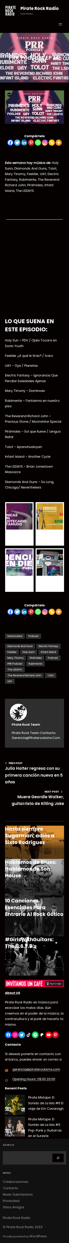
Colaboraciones (15, 1181)
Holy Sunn (29, 652)
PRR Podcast (14, 663)
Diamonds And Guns (20, 646)
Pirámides (36, 658)
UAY (9, 681)
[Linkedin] (24, 142)
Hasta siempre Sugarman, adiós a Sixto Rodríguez (29, 835)
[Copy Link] (52, 142)
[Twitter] (17, 142)
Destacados (14, 636)
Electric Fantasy (48, 646)
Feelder (11, 652)
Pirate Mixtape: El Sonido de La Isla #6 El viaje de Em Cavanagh (46, 1103)
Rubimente (35, 663)
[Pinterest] (31, 142)
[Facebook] (10, 142)
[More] (59, 142)
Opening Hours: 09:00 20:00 (33, 1079)
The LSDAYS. (14, 669)
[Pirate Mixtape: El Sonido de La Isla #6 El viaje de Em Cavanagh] (15, 1105)
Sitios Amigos (13, 1207)
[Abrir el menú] (60, 24)
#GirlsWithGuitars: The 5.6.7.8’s (29, 943)
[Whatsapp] (38, 142)
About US (12, 993)
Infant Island (48, 652)
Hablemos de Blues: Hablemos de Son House (30, 869)
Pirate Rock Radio (40, 8)
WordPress (38, 1236)
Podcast (33, 636)
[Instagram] (45, 142)
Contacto (10, 1188)
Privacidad (11, 1201)
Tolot (50, 675)
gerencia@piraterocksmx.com (36, 1069)
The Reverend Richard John (24, 675)
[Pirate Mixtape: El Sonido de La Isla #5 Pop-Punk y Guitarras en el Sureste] (15, 1127)
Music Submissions (18, 1194)
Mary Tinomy (15, 658)
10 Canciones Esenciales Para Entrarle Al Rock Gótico (34, 907)
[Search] (58, 1158)
